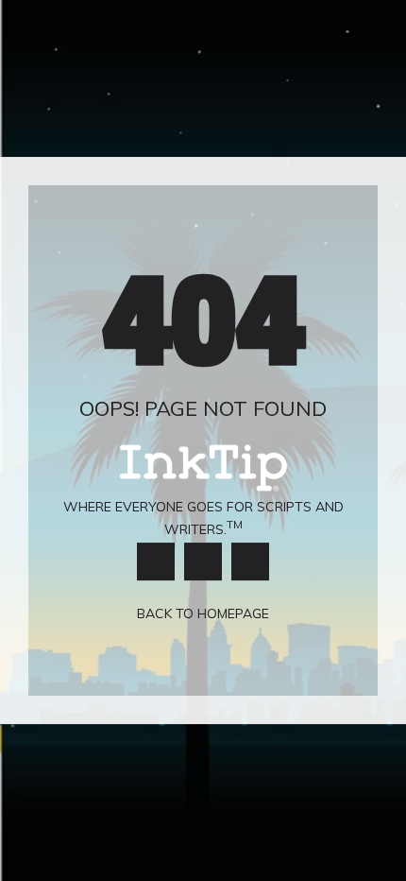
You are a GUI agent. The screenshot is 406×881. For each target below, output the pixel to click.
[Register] (250, 561)
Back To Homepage (203, 614)
